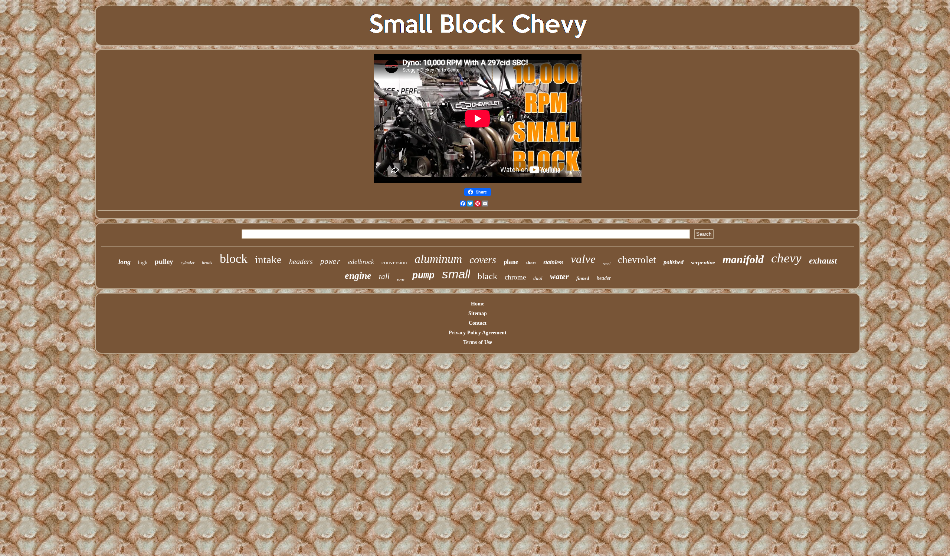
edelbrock (361, 261)
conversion (394, 262)
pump (423, 276)
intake (268, 259)
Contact (478, 323)
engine (358, 275)
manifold (743, 259)
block (234, 258)
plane (511, 261)
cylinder (187, 263)
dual (538, 278)
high (142, 262)
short (531, 262)
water (559, 276)
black (487, 276)
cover (401, 279)
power (330, 262)
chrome (515, 277)
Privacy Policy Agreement (478, 332)
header (604, 278)
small (456, 274)
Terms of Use (477, 342)
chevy (786, 258)
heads (207, 262)
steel (606, 263)
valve (583, 258)
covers (482, 259)
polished (674, 262)
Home (477, 304)
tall (384, 276)
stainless (553, 262)
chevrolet (637, 259)
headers (301, 261)
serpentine (703, 262)
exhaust (823, 260)
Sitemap (477, 313)
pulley (164, 261)
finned (582, 278)
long (124, 261)
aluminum (438, 258)
